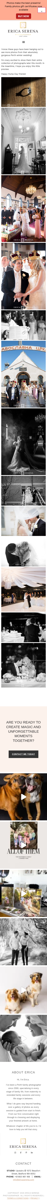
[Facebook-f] (20, 1152)
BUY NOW (23, 16)
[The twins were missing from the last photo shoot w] (23, 845)
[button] (23, 42)
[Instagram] (15, 1152)
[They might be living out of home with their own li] (23, 941)
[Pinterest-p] (26, 1152)
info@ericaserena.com (23, 1179)
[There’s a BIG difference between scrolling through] (23, 1038)
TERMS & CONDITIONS (18, 1198)
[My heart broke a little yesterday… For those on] (23, 796)
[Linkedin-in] (31, 1152)
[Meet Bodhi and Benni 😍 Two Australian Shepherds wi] (23, 990)
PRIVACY (34, 1198)
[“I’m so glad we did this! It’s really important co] (23, 893)
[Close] (42, 10)
